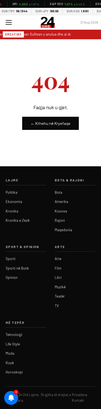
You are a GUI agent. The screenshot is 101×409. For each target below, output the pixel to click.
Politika (11, 192)
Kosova (61, 211)
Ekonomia (14, 201)
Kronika (12, 211)
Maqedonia (63, 230)
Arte (58, 258)
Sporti (10, 258)
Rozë (10, 363)
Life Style (13, 344)
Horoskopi (14, 372)
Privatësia (79, 395)
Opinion (12, 277)
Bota (58, 192)
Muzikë (60, 287)
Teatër (60, 296)
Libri (58, 277)
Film (58, 268)
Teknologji (14, 334)
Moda (10, 353)
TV (57, 305)
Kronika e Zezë (17, 220)
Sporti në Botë (17, 268)
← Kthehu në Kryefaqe (50, 123)
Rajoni (60, 220)
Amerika (61, 201)
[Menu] (8, 22)
